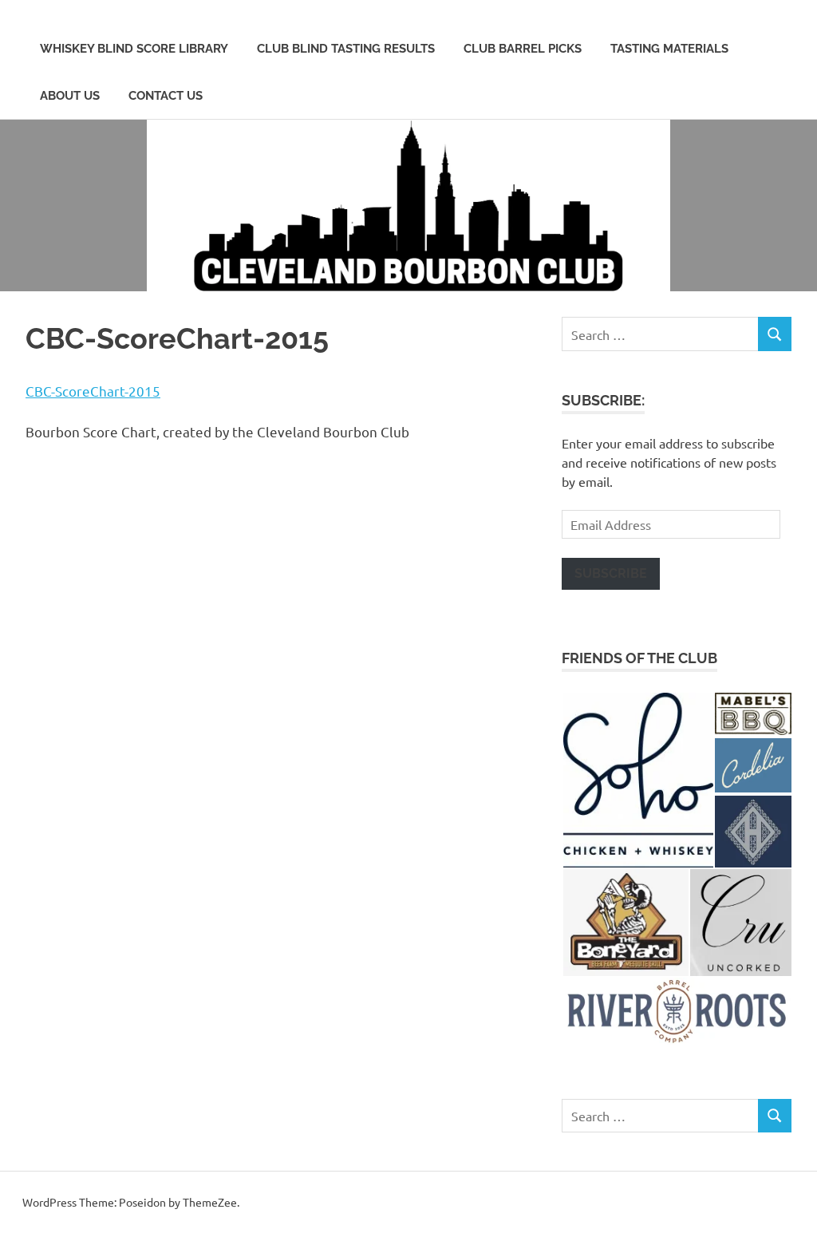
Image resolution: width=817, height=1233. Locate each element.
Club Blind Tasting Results (346, 48)
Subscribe (610, 573)
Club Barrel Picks (523, 48)
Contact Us (165, 96)
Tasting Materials (669, 48)
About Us (70, 96)
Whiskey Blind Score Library (134, 48)
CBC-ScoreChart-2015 (93, 390)
